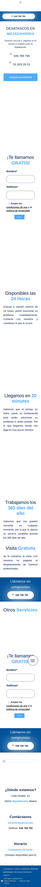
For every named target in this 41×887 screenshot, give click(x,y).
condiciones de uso (16, 207)
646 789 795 (19, 16)
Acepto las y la (19, 207)
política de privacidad (18, 210)
